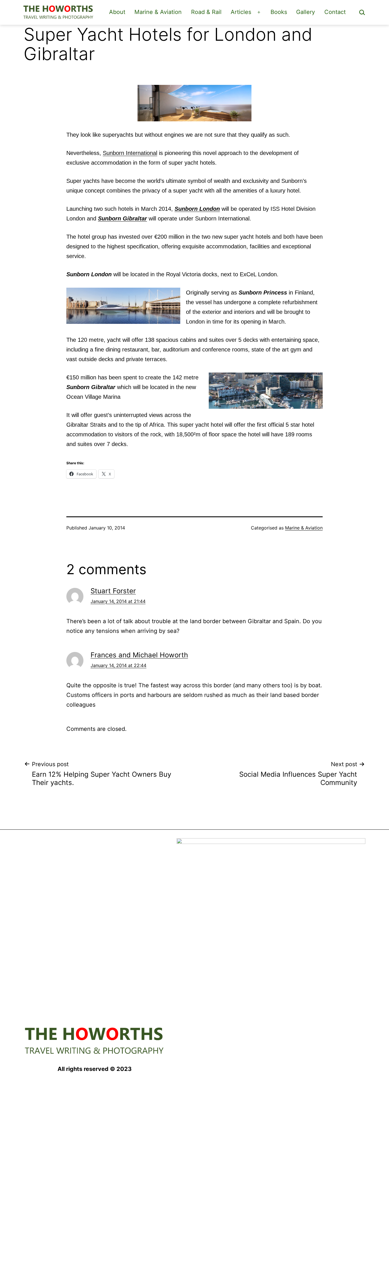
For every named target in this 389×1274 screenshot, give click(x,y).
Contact (335, 12)
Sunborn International (130, 153)
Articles (241, 12)
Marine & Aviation (158, 12)
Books (279, 12)
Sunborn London (197, 209)
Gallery (305, 12)
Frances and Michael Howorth (139, 655)
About (117, 12)
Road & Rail (206, 12)
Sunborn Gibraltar (122, 218)
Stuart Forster (113, 591)
